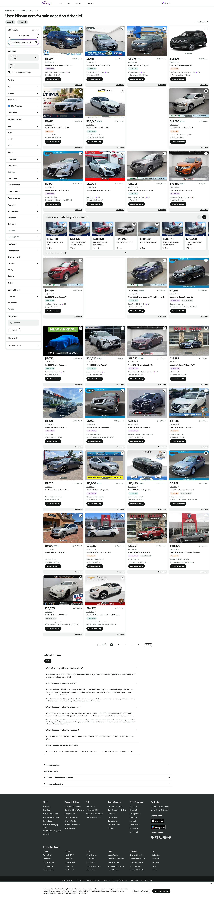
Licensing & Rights (119, 880)
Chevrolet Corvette (136, 855)
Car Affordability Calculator (117, 810)
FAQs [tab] (48, 661)
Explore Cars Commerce (159, 806)
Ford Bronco (91, 859)
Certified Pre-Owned (50, 814)
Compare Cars (70, 814)
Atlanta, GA (133, 821)
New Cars (46, 810)
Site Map (111, 828)
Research (78, 3)
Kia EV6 (154, 870)
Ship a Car (111, 814)
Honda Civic (69, 859)
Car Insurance (113, 821)
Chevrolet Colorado (137, 870)
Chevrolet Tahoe (135, 866)
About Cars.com (67, 880)
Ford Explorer (91, 870)
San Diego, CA (134, 832)
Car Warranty (112, 817)
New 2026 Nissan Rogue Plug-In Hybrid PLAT (77, 243)
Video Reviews (70, 828)
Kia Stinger (155, 862)
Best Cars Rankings (71, 817)
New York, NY (134, 828)
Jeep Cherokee (113, 870)
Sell (69, 3)
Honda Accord (70, 862)
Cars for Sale (15, 10)
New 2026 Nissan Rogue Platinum (193, 243)
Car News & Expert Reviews (74, 810)
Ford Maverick (91, 855)
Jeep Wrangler (113, 855)
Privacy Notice (67, 889)
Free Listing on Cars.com (95, 814)
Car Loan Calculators (115, 806)
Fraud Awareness (136, 880)
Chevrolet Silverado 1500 (138, 859)
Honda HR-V (69, 870)
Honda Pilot (69, 866)
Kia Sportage (156, 855)
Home (7, 10)
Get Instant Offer (92, 810)
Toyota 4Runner (48, 870)
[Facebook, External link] (156, 837)
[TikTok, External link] (152, 837)
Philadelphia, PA (135, 825)
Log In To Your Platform (159, 810)
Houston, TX (134, 810)
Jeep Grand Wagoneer (116, 866)
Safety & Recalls (70, 821)
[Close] (211, 883)
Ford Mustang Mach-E (94, 866)
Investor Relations (93, 880)
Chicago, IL (133, 806)
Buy (60, 3)
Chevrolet (133, 851)
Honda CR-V (69, 855)
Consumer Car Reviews (73, 806)
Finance (90, 3)
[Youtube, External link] (161, 837)
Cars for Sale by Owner (51, 817)
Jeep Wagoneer (113, 862)
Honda (67, 851)
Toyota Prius (47, 859)
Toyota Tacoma (48, 862)
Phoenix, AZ (134, 817)
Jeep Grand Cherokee (116, 859)
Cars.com (124, 889)
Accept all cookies (161, 891)
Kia (153, 851)
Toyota (45, 851)
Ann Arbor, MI (27, 10)
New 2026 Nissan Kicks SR (124, 242)
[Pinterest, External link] (169, 837)
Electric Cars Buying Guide (52, 831)
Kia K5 (154, 866)
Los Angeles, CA (135, 814)
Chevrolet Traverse (136, 862)
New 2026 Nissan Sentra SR (148, 242)
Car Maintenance (114, 825)
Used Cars (46, 806)
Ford (88, 851)
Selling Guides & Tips (93, 817)
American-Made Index (72, 825)
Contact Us (80, 880)
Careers (107, 880)
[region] (107, 889)
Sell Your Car (90, 806)
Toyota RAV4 (47, 855)
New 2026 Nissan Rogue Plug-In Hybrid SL (101, 243)
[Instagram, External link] (165, 837)
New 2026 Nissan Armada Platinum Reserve (171, 243)
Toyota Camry (48, 866)
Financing (46, 834)
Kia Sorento (156, 859)
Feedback (148, 880)
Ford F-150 (90, 862)
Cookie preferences (141, 891)
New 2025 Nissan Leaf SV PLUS (55, 243)
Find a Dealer (47, 821)
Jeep (110, 851)
